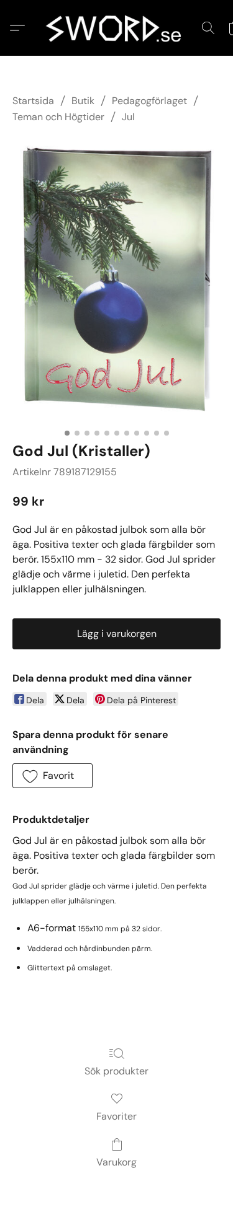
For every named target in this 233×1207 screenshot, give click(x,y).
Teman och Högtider (58, 116)
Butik (82, 100)
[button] (116, 28)
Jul (128, 116)
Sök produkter (116, 1071)
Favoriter (116, 1116)
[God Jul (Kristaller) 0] (116, 280)
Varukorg (116, 1162)
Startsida (33, 100)
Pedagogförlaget (149, 100)
